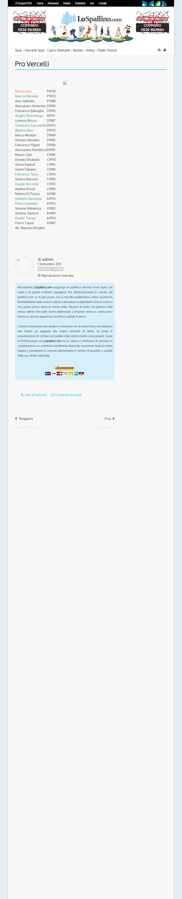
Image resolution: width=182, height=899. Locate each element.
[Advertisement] (146, 104)
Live (92, 3)
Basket (78, 50)
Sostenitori (80, 3)
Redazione (53, 3)
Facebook (145, 3)
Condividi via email (68, 395)
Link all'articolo (36, 395)
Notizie (66, 3)
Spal (18, 50)
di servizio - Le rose (50, 269)
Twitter (151, 3)
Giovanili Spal (34, 50)
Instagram (164, 3)
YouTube (157, 3)
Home (40, 3)
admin (47, 259)
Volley (90, 50)
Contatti (102, 3)
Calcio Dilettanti (58, 50)
